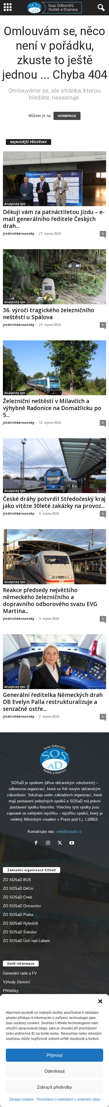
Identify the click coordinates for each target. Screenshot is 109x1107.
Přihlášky (11, 991)
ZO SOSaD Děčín (18, 888)
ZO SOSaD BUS (17, 880)
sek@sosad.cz (69, 831)
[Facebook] (37, 843)
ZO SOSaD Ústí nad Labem (26, 941)
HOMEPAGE (67, 116)
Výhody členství (16, 982)
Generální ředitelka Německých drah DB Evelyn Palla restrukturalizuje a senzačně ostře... (53, 702)
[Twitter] (61, 843)
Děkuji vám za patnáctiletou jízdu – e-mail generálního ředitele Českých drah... (54, 219)
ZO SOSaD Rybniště (20, 923)
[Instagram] (49, 843)
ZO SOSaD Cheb (17, 897)
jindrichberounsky (18, 233)
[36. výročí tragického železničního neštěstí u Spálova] (54, 276)
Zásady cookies (21, 1099)
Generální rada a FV (20, 973)
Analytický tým (14, 204)
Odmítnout (54, 1071)
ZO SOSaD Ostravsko (22, 906)
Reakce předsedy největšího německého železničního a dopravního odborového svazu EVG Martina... (50, 600)
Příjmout (54, 1055)
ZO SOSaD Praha (18, 914)
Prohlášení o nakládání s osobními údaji (68, 1099)
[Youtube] (72, 843)
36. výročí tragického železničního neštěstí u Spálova (48, 313)
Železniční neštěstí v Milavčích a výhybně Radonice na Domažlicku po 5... (52, 408)
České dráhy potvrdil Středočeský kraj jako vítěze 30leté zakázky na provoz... (54, 502)
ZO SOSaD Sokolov (20, 932)
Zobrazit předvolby (54, 1087)
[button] (100, 1001)
